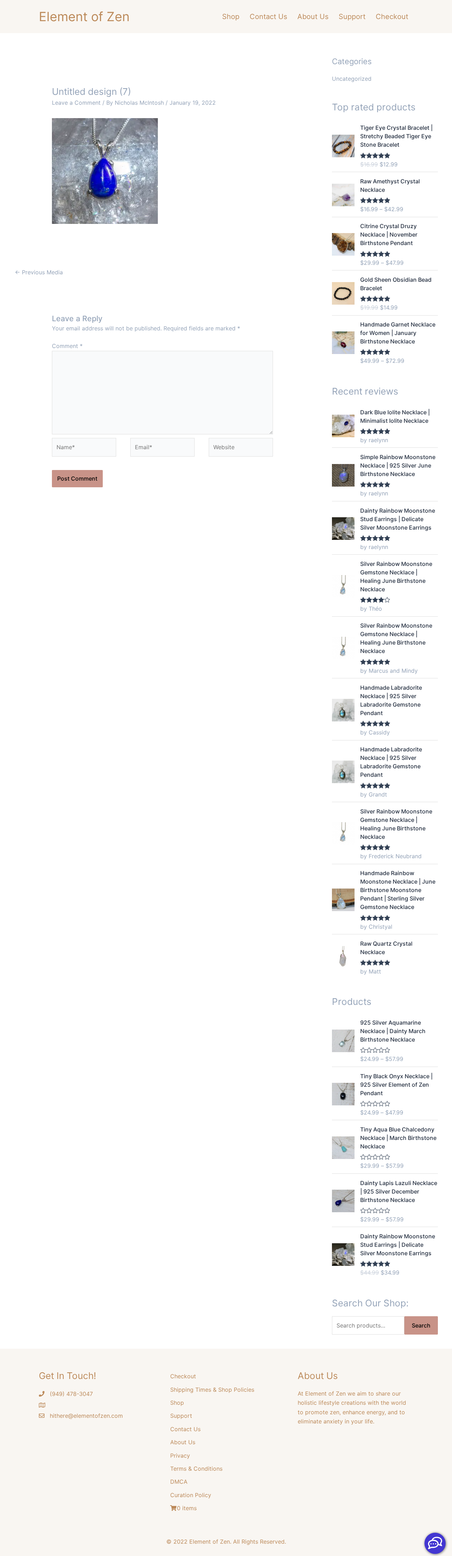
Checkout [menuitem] (392, 16)
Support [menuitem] (352, 16)
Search (421, 1325)
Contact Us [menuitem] (268, 16)
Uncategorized (351, 78)
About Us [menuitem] (312, 16)
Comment (67, 345)
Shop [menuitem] (230, 16)
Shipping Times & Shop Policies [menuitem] (212, 1389)
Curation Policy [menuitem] (190, 1495)
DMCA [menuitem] (179, 1481)
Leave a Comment (76, 102)
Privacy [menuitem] (180, 1455)
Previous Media (39, 272)
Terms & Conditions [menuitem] (196, 1468)
